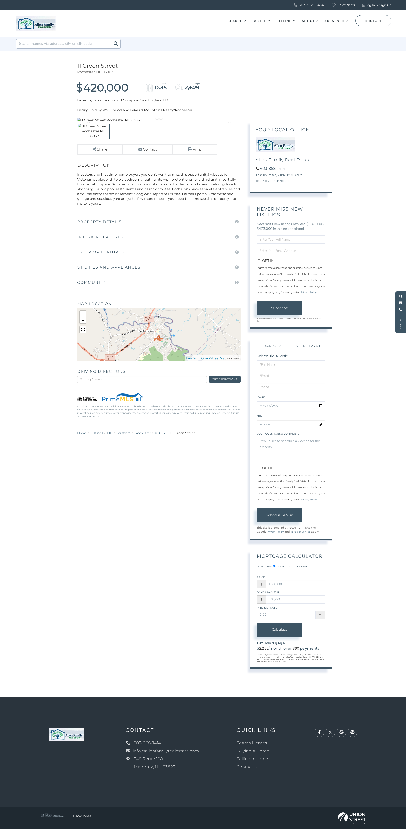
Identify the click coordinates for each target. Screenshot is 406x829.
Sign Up (385, 5)
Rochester (143, 433)
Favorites (345, 5)
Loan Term (264, 566)
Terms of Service (300, 532)
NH (110, 433)
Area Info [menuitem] (334, 21)
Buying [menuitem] (259, 21)
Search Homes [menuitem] (252, 742)
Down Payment (268, 592)
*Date (261, 397)
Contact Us (263, 181)
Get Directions (225, 379)
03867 (160, 433)
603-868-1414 (311, 5)
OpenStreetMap (214, 358)
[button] (115, 43)
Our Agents (281, 181)
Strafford (124, 433)
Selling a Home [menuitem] (252, 758)
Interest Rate (267, 607)
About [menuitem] (308, 21)
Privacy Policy (309, 292)
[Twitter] (330, 732)
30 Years (283, 566)
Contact (373, 21)
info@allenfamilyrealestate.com (166, 751)
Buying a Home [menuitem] (253, 751)
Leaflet (191, 358)
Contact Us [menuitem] (248, 766)
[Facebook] (319, 732)
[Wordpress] (341, 732)
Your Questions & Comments (278, 433)
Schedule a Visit (308, 345)
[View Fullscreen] (83, 329)
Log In (370, 5)
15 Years (301, 566)
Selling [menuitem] (284, 21)
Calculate (279, 630)
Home (82, 433)
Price (261, 577)
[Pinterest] (352, 732)
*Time (260, 416)
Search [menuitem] (235, 21)
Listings (97, 433)
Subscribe (279, 308)
